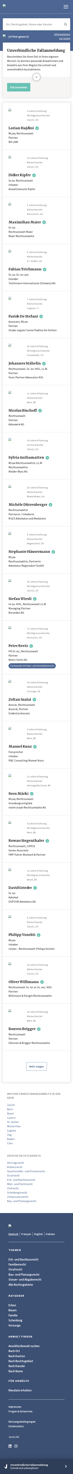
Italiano (50, 1234)
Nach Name (16, 1371)
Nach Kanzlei (17, 1366)
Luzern (11, 1117)
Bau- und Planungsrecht (21, 1201)
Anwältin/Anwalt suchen (24, 1346)
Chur (10, 1143)
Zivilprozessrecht (17, 1196)
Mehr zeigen (36, 1066)
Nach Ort (14, 1351)
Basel (10, 1113)
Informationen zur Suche (62, 36)
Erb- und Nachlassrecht (21, 1179)
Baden (11, 1139)
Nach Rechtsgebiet (21, 1361)
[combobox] (36, 24)
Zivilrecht (13, 1188)
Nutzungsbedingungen (22, 1421)
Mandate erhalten (20, 1390)
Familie (13, 1315)
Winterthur (14, 1126)
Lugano (11, 1130)
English (38, 1234)
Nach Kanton (17, 1356)
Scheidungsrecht (17, 1192)
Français (26, 1234)
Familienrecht (17, 1264)
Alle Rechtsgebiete (21, 1284)
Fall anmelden (18, 87)
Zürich (11, 1105)
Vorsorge (15, 1325)
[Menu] (66, 6)
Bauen (13, 1310)
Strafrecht (13, 1175)
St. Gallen (13, 1122)
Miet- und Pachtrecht (20, 1184)
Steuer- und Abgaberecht (25, 1279)
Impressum (15, 1406)
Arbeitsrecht (15, 1167)
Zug (9, 1134)
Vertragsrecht (15, 1162)
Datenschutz (16, 1426)
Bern (10, 1109)
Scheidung (15, 1320)
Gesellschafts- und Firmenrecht (26, 1171)
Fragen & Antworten (20, 1411)
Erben (12, 1305)
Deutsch (13, 1234)
